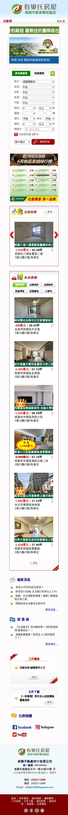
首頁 (14, 798)
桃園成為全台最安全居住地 (30, 603)
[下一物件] (56, 235)
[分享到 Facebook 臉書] (31, 811)
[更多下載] (48, 702)
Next (55, 50)
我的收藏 (37, 798)
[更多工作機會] (33, 677)
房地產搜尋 (21, 73)
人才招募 (16, 801)
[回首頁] (34, 3)
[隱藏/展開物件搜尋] (53, 73)
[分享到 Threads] (37, 811)
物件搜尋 (24, 798)
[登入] (42, 811)
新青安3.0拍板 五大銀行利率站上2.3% (38, 591)
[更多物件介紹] (49, 212)
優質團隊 (49, 798)
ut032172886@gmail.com (39, 787)
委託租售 (41, 801)
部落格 (30, 804)
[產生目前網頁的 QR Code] (26, 811)
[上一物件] (11, 235)
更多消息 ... (51, 609)
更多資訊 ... (51, 644)
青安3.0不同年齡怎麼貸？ (30, 587)
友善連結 (41, 804)
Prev (12, 50)
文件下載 (29, 801)
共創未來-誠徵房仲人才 (32, 667)
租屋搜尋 (39, 73)
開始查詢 (45, 141)
